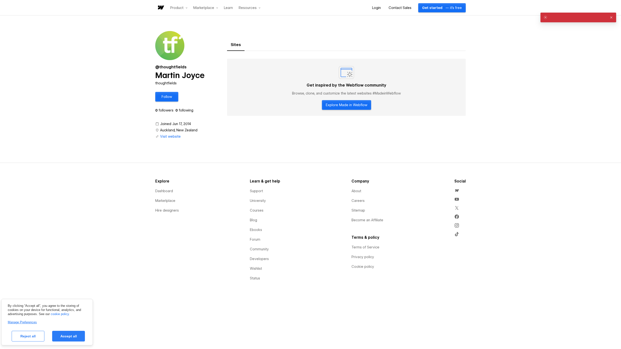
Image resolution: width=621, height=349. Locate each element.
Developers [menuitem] (259, 259)
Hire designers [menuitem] (167, 210)
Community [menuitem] (259, 249)
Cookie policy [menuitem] (362, 267)
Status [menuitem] (255, 278)
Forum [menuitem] (255, 239)
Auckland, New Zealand (178, 130)
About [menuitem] (356, 191)
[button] (178, 8)
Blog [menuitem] (253, 220)
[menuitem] (456, 190)
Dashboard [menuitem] (164, 191)
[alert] (578, 17)
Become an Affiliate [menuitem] (367, 220)
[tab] (236, 45)
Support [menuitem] (256, 191)
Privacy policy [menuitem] (362, 257)
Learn (228, 8)
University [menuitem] (258, 201)
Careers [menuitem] (358, 201)
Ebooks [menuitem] (256, 230)
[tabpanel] (346, 87)
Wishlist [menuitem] (256, 268)
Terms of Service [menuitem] (365, 247)
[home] (160, 8)
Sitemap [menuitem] (358, 210)
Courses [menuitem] (256, 210)
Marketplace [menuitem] (165, 201)
